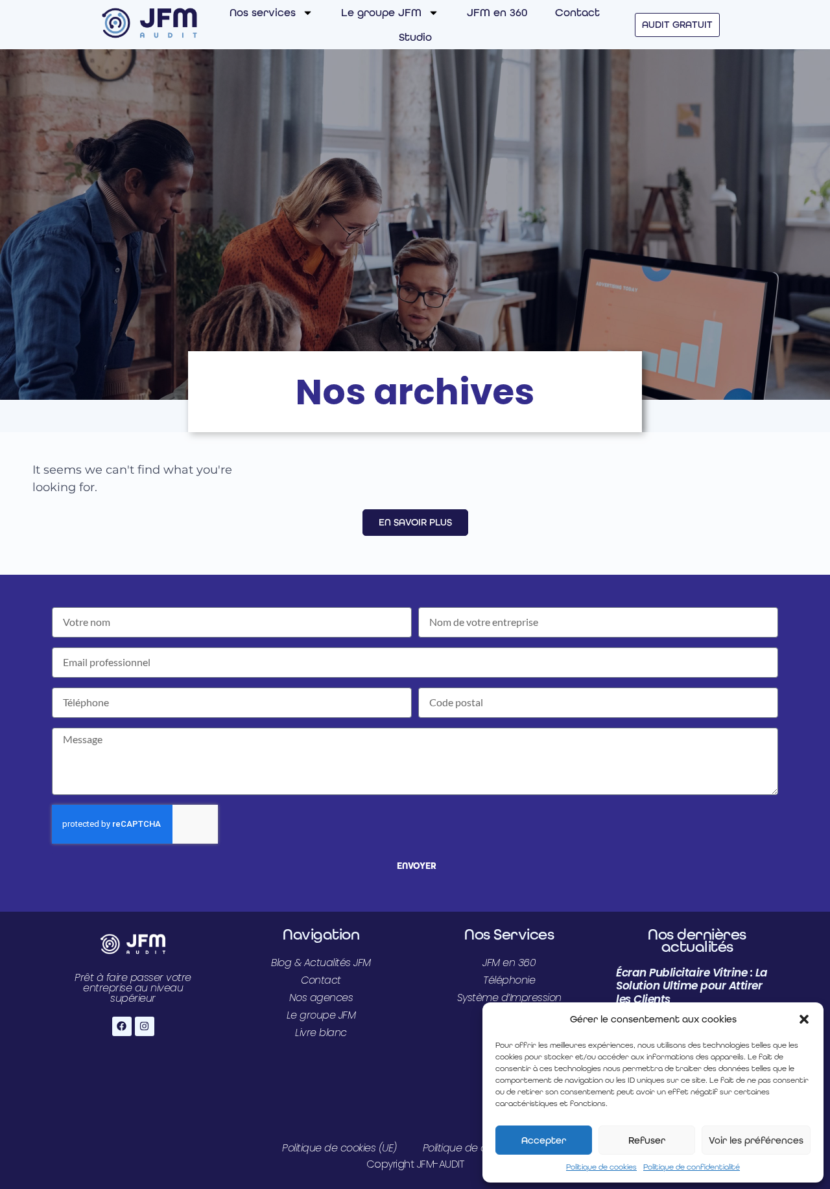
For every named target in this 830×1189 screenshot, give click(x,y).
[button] (804, 1019)
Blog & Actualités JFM (321, 962)
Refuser (646, 1140)
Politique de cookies (601, 1167)
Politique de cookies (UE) (339, 1147)
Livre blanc (321, 1032)
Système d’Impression (509, 997)
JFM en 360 (497, 12)
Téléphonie (509, 980)
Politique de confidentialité (691, 1167)
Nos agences (321, 997)
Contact (577, 12)
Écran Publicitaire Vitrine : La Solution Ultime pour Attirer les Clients (692, 986)
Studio (415, 36)
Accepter (543, 1140)
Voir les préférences (756, 1140)
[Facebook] (122, 1026)
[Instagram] (144, 1026)
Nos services (263, 12)
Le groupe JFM (381, 12)
